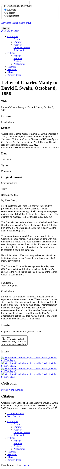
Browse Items (14, 75)
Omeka (25, 465)
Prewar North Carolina (12, 389)
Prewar (17, 39)
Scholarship (19, 50)
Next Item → (13, 416)
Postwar (17, 44)
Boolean (11, 12)
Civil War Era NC (10, 31)
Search (5, 28)
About (10, 72)
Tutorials (11, 66)
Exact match (13, 16)
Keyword (11, 9)
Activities (12, 69)
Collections (12, 36)
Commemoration (22, 47)
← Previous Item (15, 413)
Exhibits (11, 53)
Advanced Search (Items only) (16, 23)
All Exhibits (19, 64)
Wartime (18, 42)
